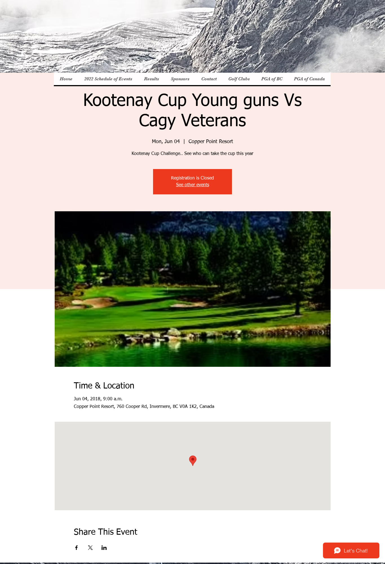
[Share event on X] (90, 547)
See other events (192, 185)
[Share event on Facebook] (76, 547)
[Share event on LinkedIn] (104, 547)
